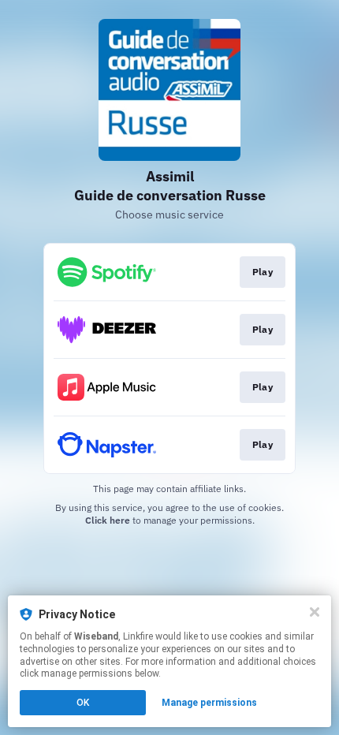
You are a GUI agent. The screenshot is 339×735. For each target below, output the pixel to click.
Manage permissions (209, 702)
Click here (107, 520)
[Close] (314, 612)
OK (82, 702)
